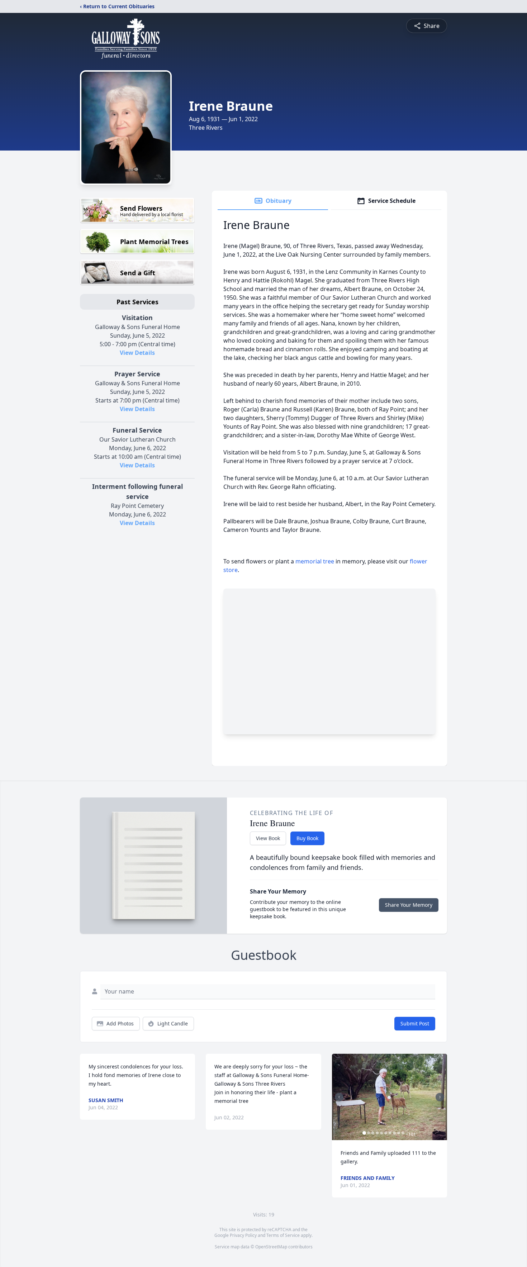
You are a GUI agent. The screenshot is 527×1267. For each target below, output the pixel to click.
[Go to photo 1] (364, 1133)
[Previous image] (339, 1097)
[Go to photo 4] (377, 1133)
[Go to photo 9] (398, 1133)
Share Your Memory (408, 904)
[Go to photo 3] (372, 1133)
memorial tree (314, 561)
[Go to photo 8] (394, 1133)
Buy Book (307, 838)
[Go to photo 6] (385, 1133)
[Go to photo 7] (390, 1133)
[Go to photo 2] (368, 1133)
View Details (137, 353)
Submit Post (414, 1023)
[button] (389, 1097)
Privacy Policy (243, 1235)
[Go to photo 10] (403, 1133)
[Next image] (440, 1097)
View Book (268, 838)
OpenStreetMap (271, 1247)
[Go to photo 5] (381, 1133)
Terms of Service (283, 1235)
